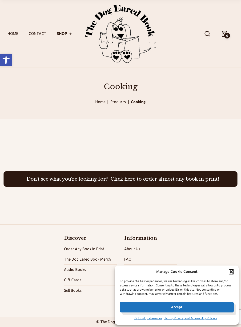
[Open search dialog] (207, 34)
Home (13, 33)
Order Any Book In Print (84, 249)
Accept (176, 307)
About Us (132, 249)
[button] (6, 60)
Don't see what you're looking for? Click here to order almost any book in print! (123, 179)
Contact (37, 33)
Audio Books (75, 269)
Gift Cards (72, 280)
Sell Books (73, 290)
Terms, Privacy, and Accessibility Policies (190, 318)
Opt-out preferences (148, 318)
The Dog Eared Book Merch (87, 259)
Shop (62, 33)
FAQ (127, 259)
